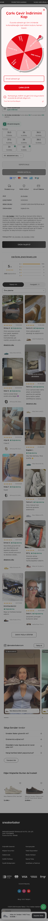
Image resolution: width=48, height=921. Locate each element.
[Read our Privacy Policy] (43, 101)
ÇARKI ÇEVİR (24, 87)
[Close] (44, 10)
